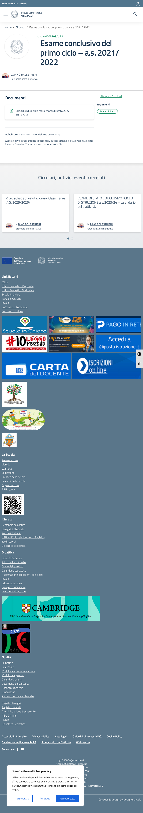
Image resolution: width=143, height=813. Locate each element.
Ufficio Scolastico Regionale (17, 286)
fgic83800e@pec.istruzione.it (72, 764)
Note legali (61, 736)
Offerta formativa (12, 558)
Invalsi (5, 303)
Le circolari (8, 667)
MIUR (5, 282)
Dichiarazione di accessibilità (19, 742)
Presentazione (10, 460)
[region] (45, 785)
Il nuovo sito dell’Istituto (56, 742)
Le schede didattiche (14, 591)
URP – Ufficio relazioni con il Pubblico (23, 537)
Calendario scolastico (14, 570)
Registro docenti (11, 707)
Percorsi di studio (11, 533)
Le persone (8, 473)
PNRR (5, 720)
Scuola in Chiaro (11, 294)
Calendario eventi (12, 679)
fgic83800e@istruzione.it (71, 760)
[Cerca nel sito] (135, 14)
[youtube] (22, 749)
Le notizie (7, 663)
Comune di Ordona (12, 311)
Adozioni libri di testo (14, 562)
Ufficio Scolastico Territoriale (18, 290)
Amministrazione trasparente (19, 711)
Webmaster (83, 742)
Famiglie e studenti (13, 529)
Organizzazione (10, 485)
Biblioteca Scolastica (13, 546)
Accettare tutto (67, 798)
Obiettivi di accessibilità (87, 736)
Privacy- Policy (40, 736)
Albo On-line (9, 715)
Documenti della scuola (15, 683)
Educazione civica (12, 583)
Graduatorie (8, 692)
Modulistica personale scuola (18, 671)
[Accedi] (138, 3)
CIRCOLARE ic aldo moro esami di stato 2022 (43, 111)
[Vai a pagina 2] (72, 238)
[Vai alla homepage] (14, 14)
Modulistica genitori (13, 675)
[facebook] (17, 749)
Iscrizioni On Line (11, 299)
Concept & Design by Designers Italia (120, 799)
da (12, 74)
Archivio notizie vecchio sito (18, 696)
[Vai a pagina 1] (68, 238)
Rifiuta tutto (44, 798)
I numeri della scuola (13, 477)
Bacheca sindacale (12, 688)
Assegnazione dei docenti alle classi (22, 575)
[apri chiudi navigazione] (5, 14)
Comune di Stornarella (15, 307)
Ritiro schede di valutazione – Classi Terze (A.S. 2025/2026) (35, 200)
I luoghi (6, 464)
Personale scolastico (13, 525)
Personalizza (22, 798)
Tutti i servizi (9, 541)
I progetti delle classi (13, 587)
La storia (7, 468)
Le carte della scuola (13, 481)
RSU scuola (8, 489)
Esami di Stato (107, 111)
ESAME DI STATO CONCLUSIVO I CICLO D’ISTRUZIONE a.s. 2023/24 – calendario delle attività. (106, 202)
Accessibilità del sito (14, 736)
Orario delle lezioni (12, 566)
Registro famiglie (11, 703)
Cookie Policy (114, 736)
